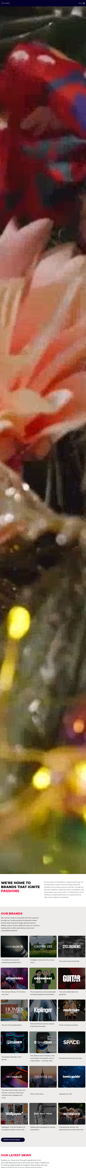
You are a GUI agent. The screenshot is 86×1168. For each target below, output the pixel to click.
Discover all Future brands (12, 1139)
